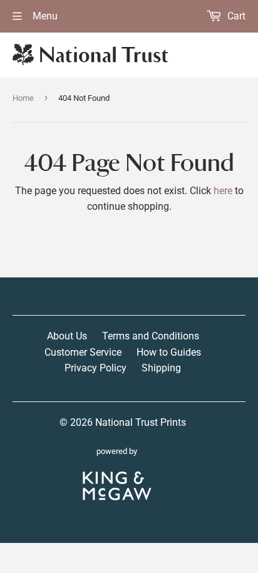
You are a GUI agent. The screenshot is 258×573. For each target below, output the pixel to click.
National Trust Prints (140, 422)
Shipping (161, 368)
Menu (44, 16)
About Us (67, 336)
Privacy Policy (95, 368)
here (223, 191)
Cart (235, 16)
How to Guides (169, 352)
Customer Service (82, 352)
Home (23, 98)
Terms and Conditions (150, 336)
